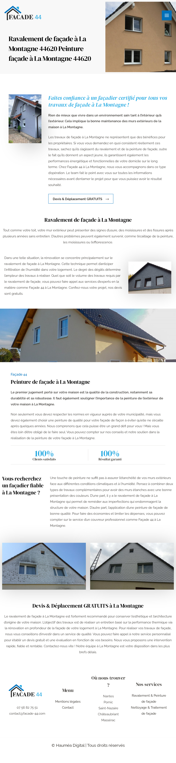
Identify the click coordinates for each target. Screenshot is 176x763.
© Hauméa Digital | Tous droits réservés (88, 745)
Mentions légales (67, 702)
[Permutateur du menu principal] (167, 15)
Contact (68, 707)
